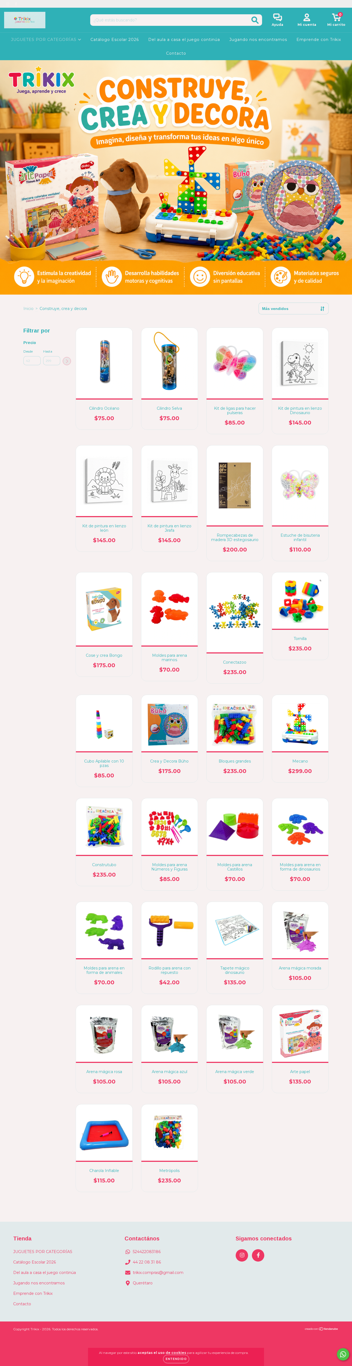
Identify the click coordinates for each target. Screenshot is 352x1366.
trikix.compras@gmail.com (158, 1272)
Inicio (28, 308)
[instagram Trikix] (8, 3)
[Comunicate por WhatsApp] (343, 1354)
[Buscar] (255, 20)
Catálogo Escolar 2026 (114, 39)
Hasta (47, 351)
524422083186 (147, 1251)
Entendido (176, 1359)
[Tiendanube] (321, 1329)
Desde (28, 351)
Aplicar (67, 361)
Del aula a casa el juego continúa (184, 39)
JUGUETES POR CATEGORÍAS (44, 39)
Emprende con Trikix (318, 39)
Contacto (176, 53)
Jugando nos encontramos (258, 39)
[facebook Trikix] (16, 3)
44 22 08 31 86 (147, 1262)
